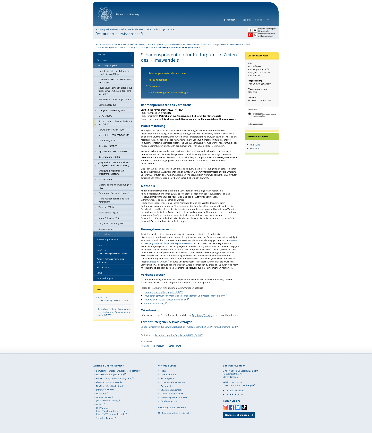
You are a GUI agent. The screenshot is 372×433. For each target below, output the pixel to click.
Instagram (225, 407)
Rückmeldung (168, 386)
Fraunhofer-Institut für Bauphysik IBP (162, 292)
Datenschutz (175, 345)
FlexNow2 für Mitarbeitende (110, 386)
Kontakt (145, 345)
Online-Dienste (103, 397)
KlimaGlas (255, 144)
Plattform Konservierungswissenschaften (113, 299)
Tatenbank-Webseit (201, 315)
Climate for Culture (157, 261)
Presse (164, 370)
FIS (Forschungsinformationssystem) (114, 378)
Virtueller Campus (105, 418)
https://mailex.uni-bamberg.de (111, 411)
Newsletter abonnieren (237, 415)
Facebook (231, 407)
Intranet (100, 389)
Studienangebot (169, 401)
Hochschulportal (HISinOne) (110, 374)
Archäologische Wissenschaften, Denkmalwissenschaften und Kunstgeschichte (135, 29)
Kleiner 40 (255, 148)
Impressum (158, 345)
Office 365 (101, 393)
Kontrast (230, 19)
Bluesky (237, 407)
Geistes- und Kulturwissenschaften (129, 44)
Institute (150, 44)
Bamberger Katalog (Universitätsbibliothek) (117, 370)
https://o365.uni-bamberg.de (110, 414)
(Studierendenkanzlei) (107, 400)
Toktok (244, 407)
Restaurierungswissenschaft (119, 33)
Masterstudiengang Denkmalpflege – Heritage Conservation (189, 242)
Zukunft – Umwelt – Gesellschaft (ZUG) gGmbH (178, 335)
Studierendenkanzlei (171, 389)
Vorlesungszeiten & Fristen (174, 397)
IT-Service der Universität (173, 382)
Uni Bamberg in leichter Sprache (174, 413)
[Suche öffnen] (268, 19)
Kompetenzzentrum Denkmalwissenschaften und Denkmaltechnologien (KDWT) (114, 312)
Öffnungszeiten (168, 374)
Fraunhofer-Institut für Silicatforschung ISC (165, 299)
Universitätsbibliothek (172, 393)
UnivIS (99, 404)
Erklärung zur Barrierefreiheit (173, 407)
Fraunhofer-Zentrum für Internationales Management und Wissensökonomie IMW (184, 295)
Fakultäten (106, 44)
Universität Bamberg (108, 22)
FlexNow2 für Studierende (109, 382)
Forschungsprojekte (146, 47)
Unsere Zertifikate (235, 394)
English (259, 19)
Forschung (130, 47)
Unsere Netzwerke (235, 390)
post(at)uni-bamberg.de (242, 385)
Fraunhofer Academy (154, 303)
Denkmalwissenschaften (239, 44)
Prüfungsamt (167, 378)
